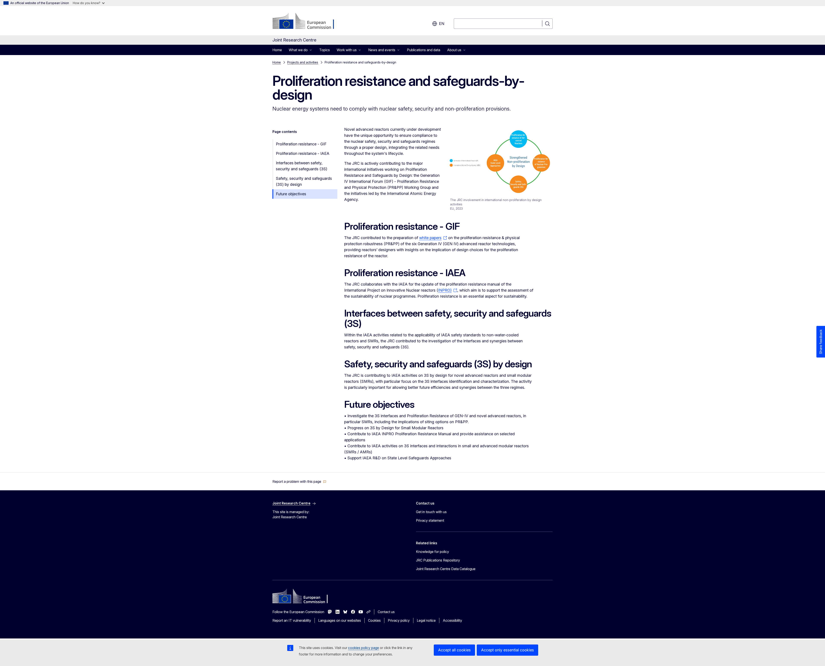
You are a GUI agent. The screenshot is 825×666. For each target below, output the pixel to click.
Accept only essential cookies (507, 650)
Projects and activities (302, 62)
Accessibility (452, 620)
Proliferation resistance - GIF (301, 144)
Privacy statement (430, 520)
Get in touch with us (431, 512)
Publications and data (423, 50)
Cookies (374, 620)
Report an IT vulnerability (291, 620)
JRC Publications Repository (438, 560)
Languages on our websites (339, 620)
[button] (299, 481)
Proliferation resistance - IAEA (302, 153)
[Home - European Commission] (307, 21)
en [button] (441, 23)
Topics (324, 50)
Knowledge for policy (432, 551)
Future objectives (291, 194)
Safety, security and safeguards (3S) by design (304, 181)
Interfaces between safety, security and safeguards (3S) (301, 166)
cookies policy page (363, 648)
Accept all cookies (454, 650)
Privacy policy (399, 620)
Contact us (386, 612)
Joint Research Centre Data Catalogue (445, 569)
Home (277, 50)
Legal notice (426, 620)
